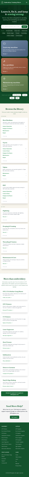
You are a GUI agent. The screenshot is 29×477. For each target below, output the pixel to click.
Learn (17, 459)
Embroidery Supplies (20, 448)
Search (24, 26)
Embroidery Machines (6, 448)
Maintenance (6, 130)
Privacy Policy (18, 465)
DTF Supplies (18, 429)
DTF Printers (4, 429)
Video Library (18, 457)
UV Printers (4, 433)
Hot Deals (4, 458)
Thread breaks (9, 30)
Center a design (10, 35)
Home (17, 454)
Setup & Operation (7, 126)
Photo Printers (5, 437)
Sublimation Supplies (20, 435)
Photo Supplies (19, 437)
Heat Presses (4, 446)
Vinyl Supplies (19, 444)
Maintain (17, 463)
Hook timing (24, 33)
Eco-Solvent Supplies (20, 431)
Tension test (24, 30)
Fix (16, 461)
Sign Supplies (18, 446)
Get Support (15, 417)
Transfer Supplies (19, 442)
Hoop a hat (17, 30)
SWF (17, 98)
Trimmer (17, 33)
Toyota (24, 95)
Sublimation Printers (6, 435)
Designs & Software (7, 128)
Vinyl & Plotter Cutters (6, 444)
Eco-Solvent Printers (6, 431)
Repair (4, 133)
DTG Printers (4, 439)
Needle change (10, 33)
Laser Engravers (5, 442)
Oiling (3, 33)
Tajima (12, 98)
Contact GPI (4, 463)
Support (3, 460)
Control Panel (6, 151)
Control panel (19, 35)
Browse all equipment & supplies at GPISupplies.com (14, 393)
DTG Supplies (18, 439)
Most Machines (16, 95)
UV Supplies (18, 433)
